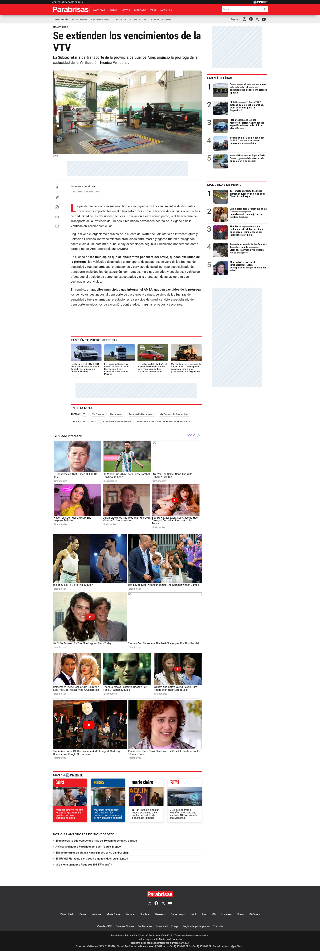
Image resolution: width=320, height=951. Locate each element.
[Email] (57, 226)
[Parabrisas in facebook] (251, 19)
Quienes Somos (125, 926)
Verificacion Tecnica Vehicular (116, 421)
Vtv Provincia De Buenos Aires (174, 414)
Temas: (75, 414)
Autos (114, 10)
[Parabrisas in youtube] (264, 19)
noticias (108, 783)
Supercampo (178, 914)
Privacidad (162, 926)
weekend (185, 783)
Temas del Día (61, 19)
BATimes (254, 914)
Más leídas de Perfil (224, 185)
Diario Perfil (67, 914)
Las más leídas (219, 78)
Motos (126, 10)
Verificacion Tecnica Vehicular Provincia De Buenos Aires (164, 421)
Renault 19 (121, 19)
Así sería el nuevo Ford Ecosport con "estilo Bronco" (89, 846)
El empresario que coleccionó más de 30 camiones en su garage (96, 840)
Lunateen (226, 914)
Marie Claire (113, 914)
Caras (83, 914)
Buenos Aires (116, 414)
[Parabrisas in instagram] (245, 19)
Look (194, 914)
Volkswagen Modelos (101, 19)
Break (240, 914)
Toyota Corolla (138, 19)
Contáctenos (145, 926)
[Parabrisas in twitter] (257, 19)
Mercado (140, 10)
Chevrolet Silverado (160, 19)
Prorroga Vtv (79, 421)
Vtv (84, 414)
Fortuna (130, 914)
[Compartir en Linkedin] (57, 216)
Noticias (99, 10)
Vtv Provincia (98, 414)
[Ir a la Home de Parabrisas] (71, 9)
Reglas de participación (196, 926)
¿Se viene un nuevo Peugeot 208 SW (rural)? (84, 864)
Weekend (160, 914)
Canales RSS (104, 926)
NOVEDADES (60, 27)
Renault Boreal (79, 19)
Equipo (175, 926)
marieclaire (146, 783)
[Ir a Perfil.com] (260, 2)
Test (153, 10)
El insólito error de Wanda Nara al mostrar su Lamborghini (92, 852)
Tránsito (218, 926)
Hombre (144, 914)
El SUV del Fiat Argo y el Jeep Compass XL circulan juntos (92, 858)
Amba (93, 421)
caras (70, 783)
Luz (204, 914)
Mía (214, 914)
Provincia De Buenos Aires (141, 414)
